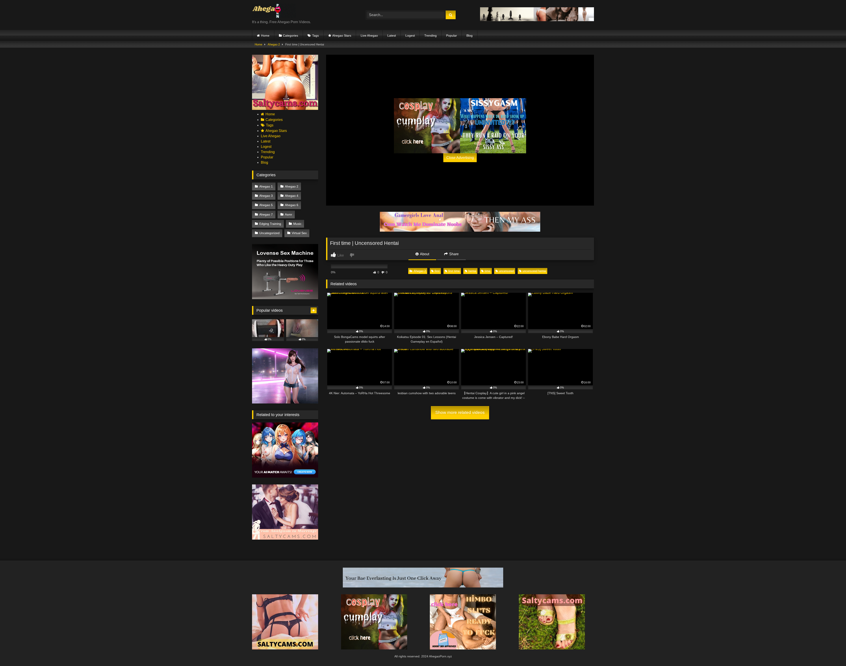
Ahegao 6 (291, 205)
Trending (430, 35)
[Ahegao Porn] (274, 11)
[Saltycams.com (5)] (285, 648)
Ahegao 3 (266, 195)
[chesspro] (537, 20)
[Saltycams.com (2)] (552, 648)
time (487, 271)
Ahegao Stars (341, 35)
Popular (451, 35)
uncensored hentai (534, 271)
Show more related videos (460, 412)
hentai (472, 271)
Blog (469, 35)
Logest (410, 35)
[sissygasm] (493, 125)
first (437, 271)
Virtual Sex (299, 233)
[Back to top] (832, 653)
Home (265, 35)
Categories (290, 35)
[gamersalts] (460, 230)
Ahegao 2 (274, 44)
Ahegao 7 (266, 214)
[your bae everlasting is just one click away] (423, 586)
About (424, 254)
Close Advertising (460, 157)
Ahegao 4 (291, 195)
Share (453, 254)
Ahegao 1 (266, 186)
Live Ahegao (369, 35)
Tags (315, 35)
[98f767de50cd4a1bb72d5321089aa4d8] (285, 298)
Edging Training (270, 223)
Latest (391, 35)
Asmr (288, 214)
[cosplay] (427, 125)
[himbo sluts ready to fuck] (463, 648)
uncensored (506, 271)
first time (454, 271)
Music (297, 223)
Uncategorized (269, 233)
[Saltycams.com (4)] (285, 109)
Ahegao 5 (266, 205)
